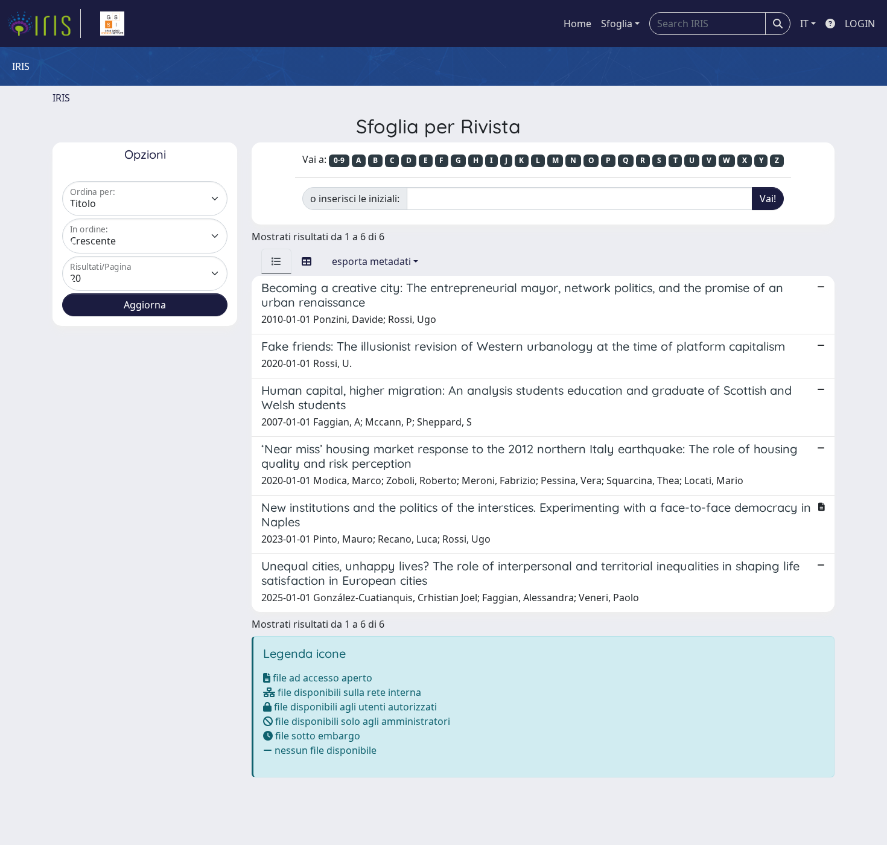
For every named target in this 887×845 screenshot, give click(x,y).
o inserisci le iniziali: (354, 198)
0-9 (339, 160)
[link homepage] (44, 23)
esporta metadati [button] (371, 261)
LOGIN (860, 23)
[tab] (276, 261)
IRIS (61, 97)
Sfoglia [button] (616, 23)
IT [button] (804, 23)
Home (577, 23)
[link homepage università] (112, 23)
